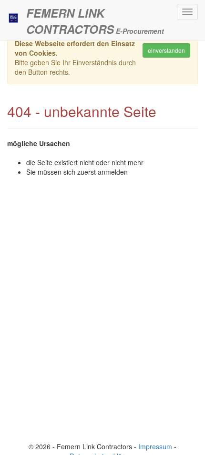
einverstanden (166, 50)
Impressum (155, 446)
